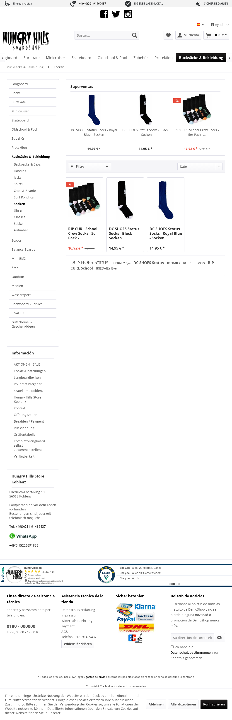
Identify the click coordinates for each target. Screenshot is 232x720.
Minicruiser (20, 111)
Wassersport (21, 295)
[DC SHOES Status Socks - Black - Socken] (145, 110)
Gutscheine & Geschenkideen (23, 324)
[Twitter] (116, 13)
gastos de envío (95, 677)
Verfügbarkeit (24, 456)
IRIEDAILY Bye (121, 263)
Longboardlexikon (27, 377)
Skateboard (20, 120)
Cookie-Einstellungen (30, 371)
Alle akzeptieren (183, 704)
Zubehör (18, 138)
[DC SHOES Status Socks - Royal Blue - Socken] (93, 110)
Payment (68, 626)
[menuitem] (107, 35)
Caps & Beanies (25, 190)
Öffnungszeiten (25, 415)
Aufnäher (21, 230)
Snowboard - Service (27, 304)
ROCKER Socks (194, 263)
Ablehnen (156, 704)
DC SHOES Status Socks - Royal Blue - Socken (94, 132)
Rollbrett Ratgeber (28, 384)
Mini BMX (19, 258)
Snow (16, 93)
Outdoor (18, 277)
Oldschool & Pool (24, 129)
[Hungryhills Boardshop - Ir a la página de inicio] (26, 41)
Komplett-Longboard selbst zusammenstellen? (29, 445)
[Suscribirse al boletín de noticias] (219, 637)
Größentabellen (26, 434)
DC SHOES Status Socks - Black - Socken (145, 132)
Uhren (18, 210)
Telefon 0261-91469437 (79, 637)
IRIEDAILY (174, 263)
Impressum (70, 615)
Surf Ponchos (24, 197)
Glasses (19, 217)
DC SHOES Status (89, 262)
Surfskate (19, 102)
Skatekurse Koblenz (29, 390)
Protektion (19, 147)
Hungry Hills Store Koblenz (27, 399)
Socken (19, 204)
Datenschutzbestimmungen (192, 652)
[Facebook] (104, 13)
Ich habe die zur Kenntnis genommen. (195, 652)
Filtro (79, 166)
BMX (15, 267)
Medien (17, 286)
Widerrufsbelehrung (76, 621)
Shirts (18, 184)
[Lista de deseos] (168, 35)
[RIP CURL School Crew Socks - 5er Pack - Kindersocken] (197, 110)
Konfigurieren (214, 704)
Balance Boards (23, 249)
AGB (64, 631)
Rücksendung (24, 428)
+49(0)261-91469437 (30, 526)
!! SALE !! (18, 313)
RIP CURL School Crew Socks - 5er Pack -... (197, 132)
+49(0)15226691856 (23, 545)
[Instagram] (128, 13)
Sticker (19, 223)
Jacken (19, 177)
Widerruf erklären (78, 644)
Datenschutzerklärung (78, 610)
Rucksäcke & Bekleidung (31, 156)
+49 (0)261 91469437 (92, 3)
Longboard (20, 84)
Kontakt (19, 408)
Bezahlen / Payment (29, 421)
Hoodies (20, 171)
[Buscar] (134, 35)
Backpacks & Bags (27, 164)
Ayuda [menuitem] (219, 24)
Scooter (17, 240)
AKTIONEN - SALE (27, 364)
